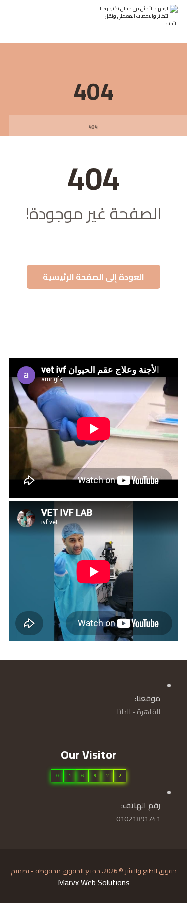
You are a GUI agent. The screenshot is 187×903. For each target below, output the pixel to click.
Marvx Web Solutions (94, 882)
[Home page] (117, 127)
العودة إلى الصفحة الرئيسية (93, 276)
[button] (22, 19)
